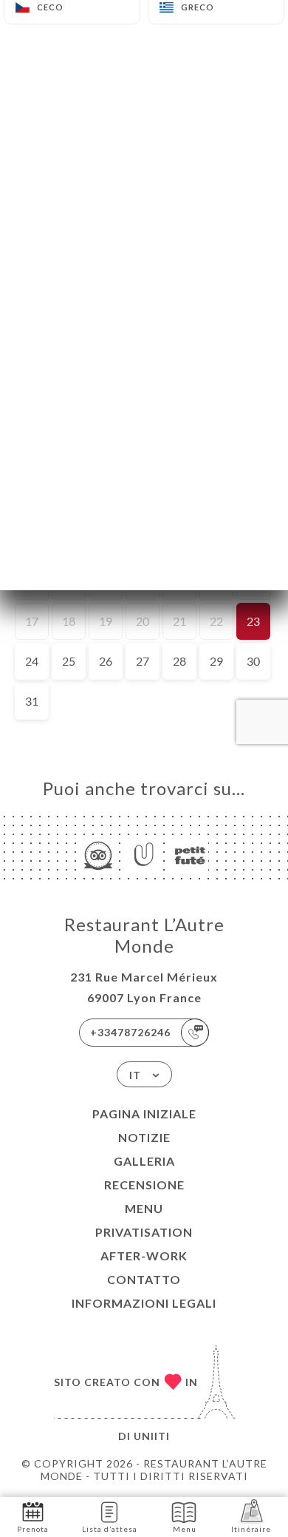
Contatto (144, 1279)
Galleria (144, 1161)
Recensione (144, 1185)
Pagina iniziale (144, 1114)
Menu (144, 1208)
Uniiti (152, 1436)
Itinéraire (251, 1528)
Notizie (144, 1137)
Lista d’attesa (109, 1528)
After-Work (144, 1256)
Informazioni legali (144, 1303)
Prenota (33, 1528)
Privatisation (144, 1232)
